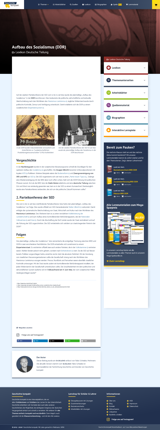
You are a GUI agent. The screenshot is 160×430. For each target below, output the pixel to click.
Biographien (118, 117)
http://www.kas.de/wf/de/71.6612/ (27, 283)
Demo (118, 173)
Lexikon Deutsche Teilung (32, 52)
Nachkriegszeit (27, 166)
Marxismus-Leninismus (25, 213)
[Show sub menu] (48, 5)
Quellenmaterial (120, 105)
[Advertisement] (56, 76)
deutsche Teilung (80, 183)
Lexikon (116, 67)
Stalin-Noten (53, 183)
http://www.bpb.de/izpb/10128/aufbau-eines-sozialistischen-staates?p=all (39, 285)
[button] (19, 134)
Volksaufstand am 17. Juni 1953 (59, 269)
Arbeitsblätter (119, 92)
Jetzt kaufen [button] (127, 173)
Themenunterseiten (122, 80)
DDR (33, 98)
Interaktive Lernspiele (124, 130)
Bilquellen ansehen (25, 328)
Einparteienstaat (23, 247)
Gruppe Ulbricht (62, 170)
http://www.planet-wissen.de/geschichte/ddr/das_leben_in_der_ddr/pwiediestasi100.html (43, 287)
